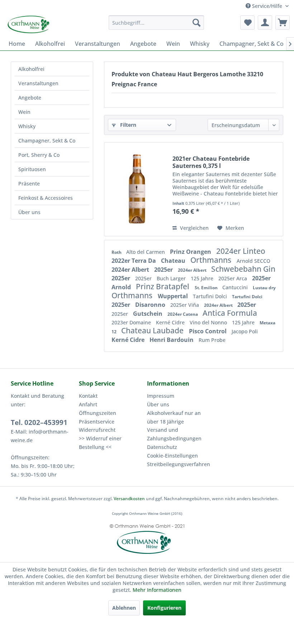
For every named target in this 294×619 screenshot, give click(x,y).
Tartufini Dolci (210, 296)
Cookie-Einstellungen (172, 455)
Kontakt (88, 395)
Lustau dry (264, 288)
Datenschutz (162, 447)
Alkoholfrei (31, 69)
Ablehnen (124, 607)
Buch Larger (172, 278)
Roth (117, 252)
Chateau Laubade (153, 330)
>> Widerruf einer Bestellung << (100, 442)
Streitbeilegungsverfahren (178, 464)
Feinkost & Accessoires (45, 197)
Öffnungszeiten (97, 413)
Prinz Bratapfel (163, 286)
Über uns (29, 212)
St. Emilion (207, 288)
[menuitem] (156, 22)
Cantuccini (235, 287)
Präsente (29, 183)
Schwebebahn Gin (243, 269)
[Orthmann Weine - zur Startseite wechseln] (42, 24)
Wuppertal (173, 296)
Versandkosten (129, 498)
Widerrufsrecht (97, 429)
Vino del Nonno (209, 322)
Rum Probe (212, 340)
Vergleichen (194, 227)
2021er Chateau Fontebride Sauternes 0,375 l (211, 162)
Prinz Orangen (191, 252)
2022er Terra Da (134, 261)
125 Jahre (203, 278)
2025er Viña (185, 304)
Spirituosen (32, 169)
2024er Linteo (240, 251)
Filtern (127, 124)
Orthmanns (211, 260)
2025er (164, 270)
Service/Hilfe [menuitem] (267, 6)
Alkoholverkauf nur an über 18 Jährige (174, 417)
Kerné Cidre (171, 322)
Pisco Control (208, 331)
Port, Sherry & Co (39, 154)
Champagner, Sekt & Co (46, 140)
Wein (24, 111)
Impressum (160, 395)
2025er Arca (233, 278)
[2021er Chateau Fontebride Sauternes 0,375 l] (136, 189)
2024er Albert (131, 270)
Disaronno (151, 305)
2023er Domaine (132, 322)
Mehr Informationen (157, 589)
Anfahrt (88, 404)
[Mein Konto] (265, 22)
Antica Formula (230, 313)
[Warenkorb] (282, 22)
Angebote (29, 97)
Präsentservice (96, 421)
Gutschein (148, 314)
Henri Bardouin (172, 340)
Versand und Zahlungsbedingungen (174, 434)
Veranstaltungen (38, 83)
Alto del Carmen (146, 251)
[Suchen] (196, 22)
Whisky (26, 126)
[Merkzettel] (247, 22)
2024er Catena (183, 314)
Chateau (174, 261)
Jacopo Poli (245, 331)
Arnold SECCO (253, 260)
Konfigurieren (164, 607)
